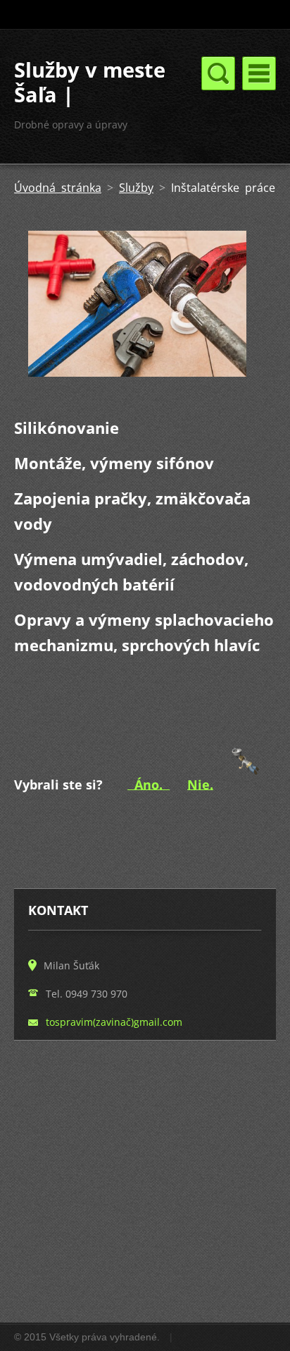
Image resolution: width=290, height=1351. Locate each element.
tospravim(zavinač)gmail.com (114, 1022)
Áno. (148, 783)
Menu (259, 73)
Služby (136, 187)
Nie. (200, 783)
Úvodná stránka (57, 187)
